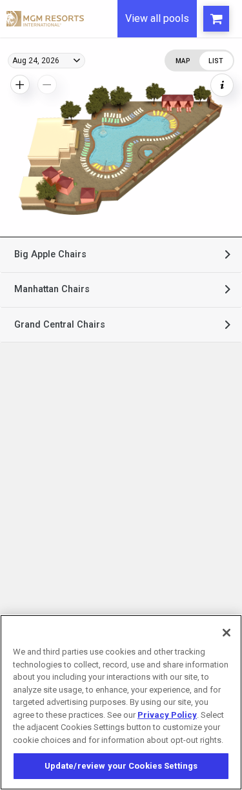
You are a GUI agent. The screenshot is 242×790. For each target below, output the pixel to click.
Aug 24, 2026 (35, 60)
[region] (121, 702)
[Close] (226, 632)
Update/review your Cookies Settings (121, 766)
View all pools (157, 18)
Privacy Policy (167, 715)
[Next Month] (172, 75)
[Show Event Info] (222, 85)
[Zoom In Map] (20, 84)
